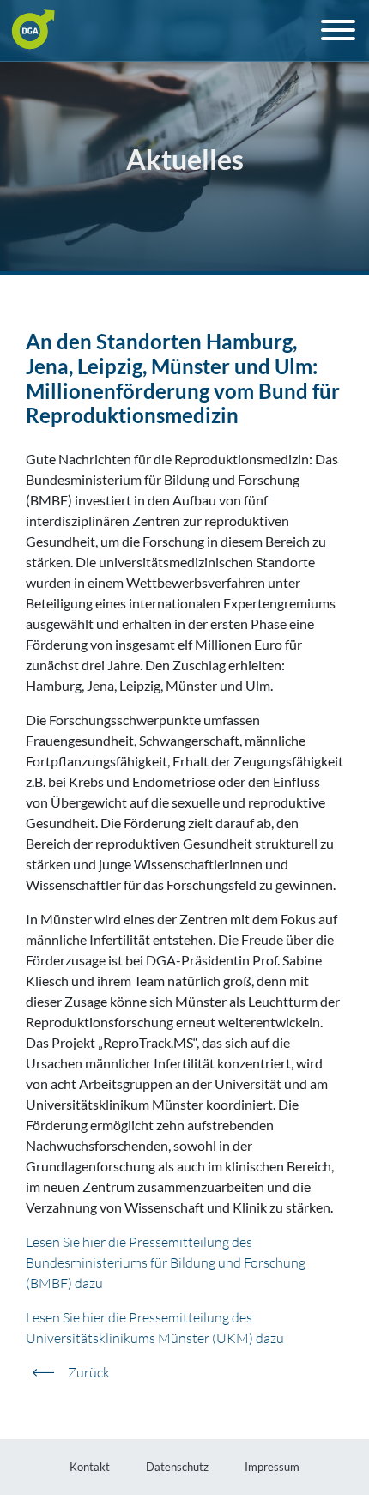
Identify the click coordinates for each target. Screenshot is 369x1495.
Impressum (272, 1467)
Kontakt (90, 1467)
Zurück (89, 1372)
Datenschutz (177, 1467)
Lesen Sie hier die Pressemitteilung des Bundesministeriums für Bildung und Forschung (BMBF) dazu (165, 1262)
